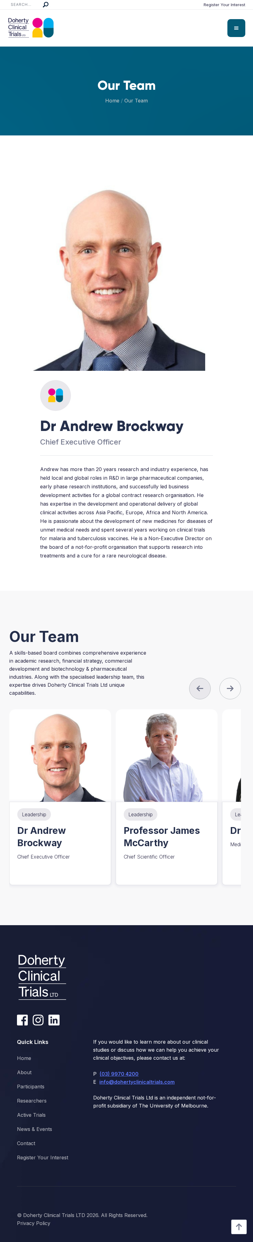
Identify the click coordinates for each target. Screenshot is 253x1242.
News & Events (34, 1129)
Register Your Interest (224, 4)
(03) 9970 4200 (119, 1074)
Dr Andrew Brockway (41, 836)
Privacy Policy (33, 1223)
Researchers (32, 1101)
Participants (30, 1086)
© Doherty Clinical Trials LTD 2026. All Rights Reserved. (82, 1215)
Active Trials (31, 1115)
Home (112, 100)
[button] (236, 28)
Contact (26, 1143)
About (24, 1072)
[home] (31, 28)
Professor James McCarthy (162, 836)
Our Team (136, 100)
